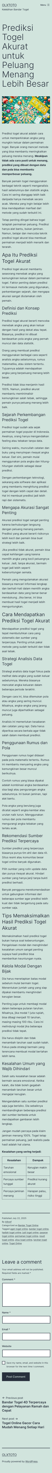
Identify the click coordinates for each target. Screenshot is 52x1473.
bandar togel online (39, 1229)
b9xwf (8, 1221)
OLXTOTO (9, 5)
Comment (8, 1279)
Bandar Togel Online (28, 1225)
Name (6, 1312)
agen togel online (19, 1229)
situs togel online (23, 1239)
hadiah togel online (11, 1232)
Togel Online (15, 1243)
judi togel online (30, 1232)
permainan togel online (26, 1236)
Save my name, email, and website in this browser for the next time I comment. (27, 1364)
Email (6, 1329)
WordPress (31, 1461)
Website (6, 1346)
